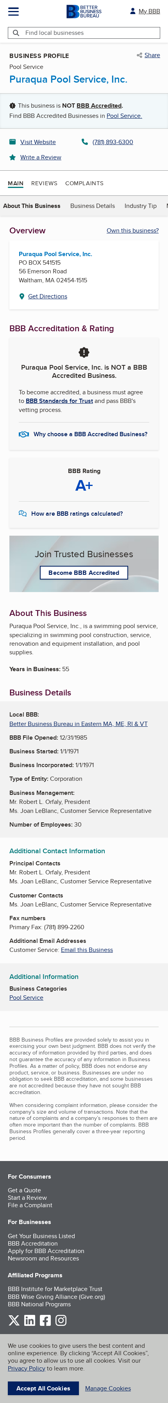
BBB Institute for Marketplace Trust (55, 1288)
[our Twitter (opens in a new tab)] (14, 1324)
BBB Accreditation (33, 1243)
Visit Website (38, 142)
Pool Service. (124, 115)
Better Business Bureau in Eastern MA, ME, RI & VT (78, 723)
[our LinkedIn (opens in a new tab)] (29, 1324)
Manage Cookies (108, 1388)
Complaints (84, 183)
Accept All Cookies (43, 1388)
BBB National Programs (39, 1304)
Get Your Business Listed (41, 1235)
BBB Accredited (99, 105)
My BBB (149, 11)
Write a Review (40, 157)
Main (15, 183)
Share (152, 55)
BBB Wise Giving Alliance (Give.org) (56, 1296)
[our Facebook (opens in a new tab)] (45, 1324)
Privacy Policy (26, 1368)
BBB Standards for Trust (59, 400)
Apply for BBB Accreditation (46, 1250)
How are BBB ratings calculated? (77, 513)
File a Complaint (30, 1205)
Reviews (44, 183)
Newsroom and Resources (43, 1258)
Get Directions (47, 296)
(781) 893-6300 (113, 142)
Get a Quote (24, 1190)
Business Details (92, 205)
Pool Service (26, 997)
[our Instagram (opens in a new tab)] (61, 1324)
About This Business (32, 205)
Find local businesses (54, 32)
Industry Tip (141, 205)
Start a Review (27, 1197)
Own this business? (133, 230)
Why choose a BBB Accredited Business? (90, 434)
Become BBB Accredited (83, 572)
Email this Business (87, 949)
